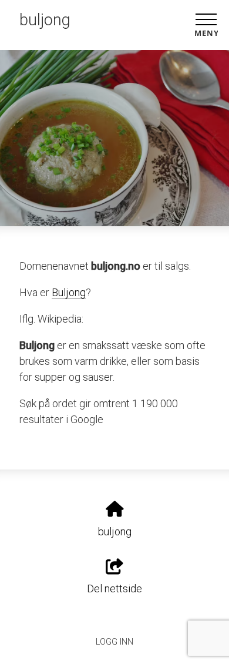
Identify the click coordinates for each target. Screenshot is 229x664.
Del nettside (114, 588)
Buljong (69, 292)
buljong (44, 20)
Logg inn (114, 642)
